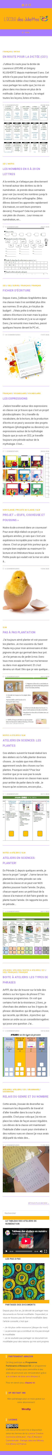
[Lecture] (6, 1251)
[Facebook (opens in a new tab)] (22, 5)
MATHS (11, 164)
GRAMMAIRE (33, 1090)
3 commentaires (12, 677)
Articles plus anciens (38, 1203)
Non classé (8, 510)
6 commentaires (12, 569)
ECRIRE (16, 286)
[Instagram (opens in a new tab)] (26, 5)
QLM (38, 510)
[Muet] (41, 1251)
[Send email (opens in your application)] (29, 5)
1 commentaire (11, 451)
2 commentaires (12, 1031)
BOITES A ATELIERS (11, 735)
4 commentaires (12, 911)
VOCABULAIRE (20, 393)
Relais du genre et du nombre (26, 1096)
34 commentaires (12, 335)
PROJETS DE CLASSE (25, 510)
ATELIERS (7, 970)
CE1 (4, 164)
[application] (26, 1241)
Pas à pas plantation (19, 632)
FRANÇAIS (7, 52)
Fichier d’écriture (17, 290)
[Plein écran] (45, 1251)
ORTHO (17, 52)
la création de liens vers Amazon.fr (23, 1376)
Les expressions (15, 398)
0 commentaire (11, 105)
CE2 (9, 286)
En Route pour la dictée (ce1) (25, 56)
